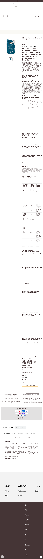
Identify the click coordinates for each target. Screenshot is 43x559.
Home (4, 32)
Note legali (20, 490)
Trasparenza (20, 494)
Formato (24, 379)
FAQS (6, 490)
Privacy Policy (20, 495)
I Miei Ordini (37, 490)
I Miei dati (36, 491)
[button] (34, 46)
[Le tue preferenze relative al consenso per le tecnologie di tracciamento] (41, 557)
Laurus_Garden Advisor (22, 1)
